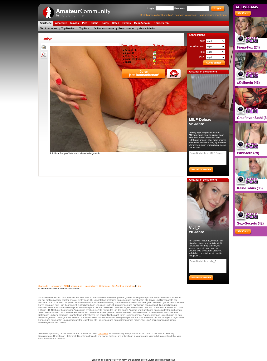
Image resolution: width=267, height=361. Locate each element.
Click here (103, 333)
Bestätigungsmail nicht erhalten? (156, 15)
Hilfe (138, 286)
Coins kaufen (163, 60)
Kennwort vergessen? (186, 15)
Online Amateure (104, 28)
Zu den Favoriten (165, 54)
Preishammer (126, 28)
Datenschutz (90, 286)
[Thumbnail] (44, 46)
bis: (203, 51)
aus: (203, 40)
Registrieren (56, 286)
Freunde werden (165, 50)
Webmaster (104, 286)
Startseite (43, 286)
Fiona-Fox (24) (248, 47)
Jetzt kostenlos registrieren (213, 15)
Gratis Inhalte (147, 28)
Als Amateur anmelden (123, 286)
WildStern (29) (248, 153)
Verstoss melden (165, 64)
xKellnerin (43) (248, 82)
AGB (66, 286)
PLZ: (202, 57)
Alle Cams (242, 13)
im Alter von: (198, 46)
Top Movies (68, 28)
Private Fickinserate (79, 11)
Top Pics (84, 28)
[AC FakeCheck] (44, 54)
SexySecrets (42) (250, 223)
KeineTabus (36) (250, 188)
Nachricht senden (166, 57)
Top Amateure (48, 28)
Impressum (76, 286)
